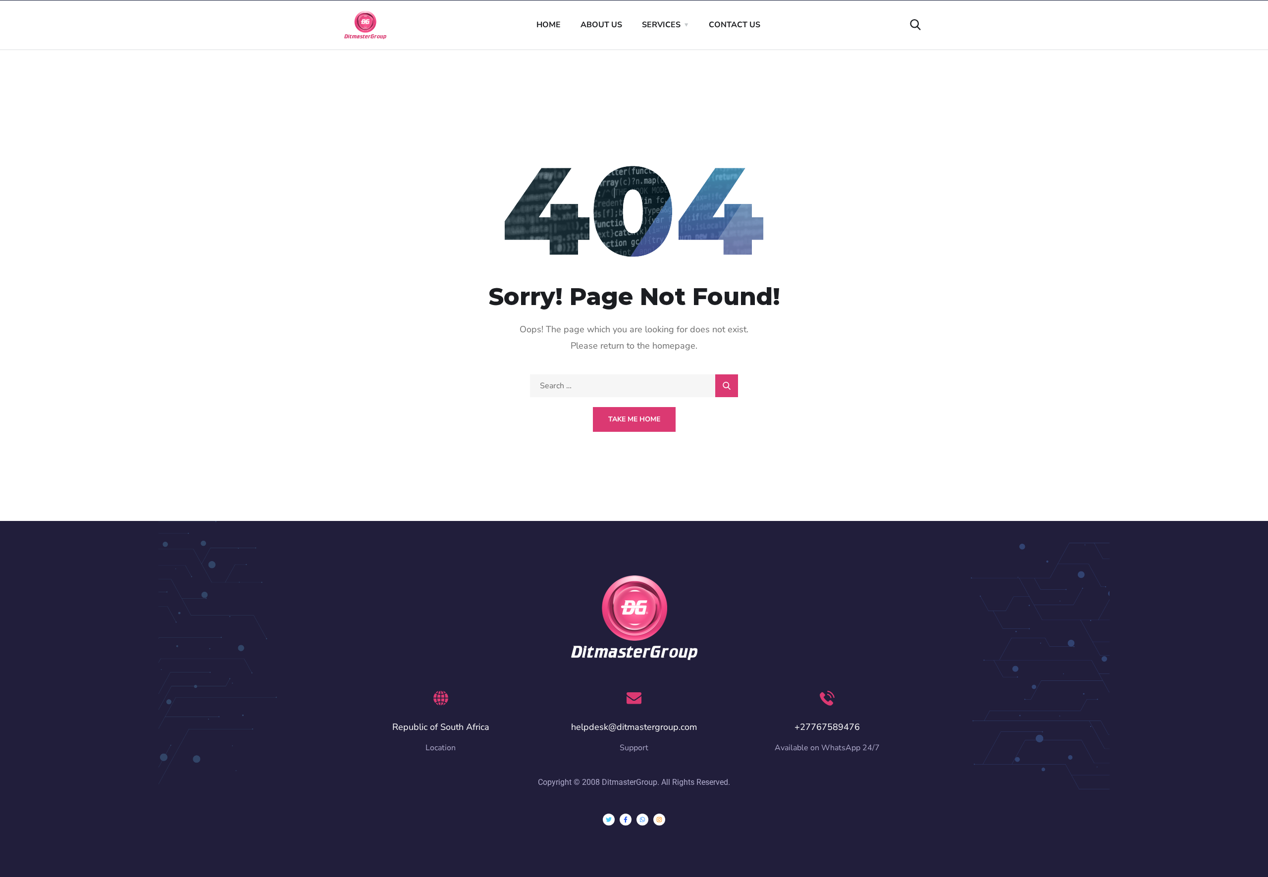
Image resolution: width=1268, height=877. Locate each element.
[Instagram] (659, 819)
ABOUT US (601, 24)
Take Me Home (634, 419)
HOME (548, 24)
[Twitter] (609, 819)
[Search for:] (634, 385)
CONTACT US (734, 24)
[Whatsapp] (642, 819)
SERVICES (661, 24)
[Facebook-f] (626, 819)
